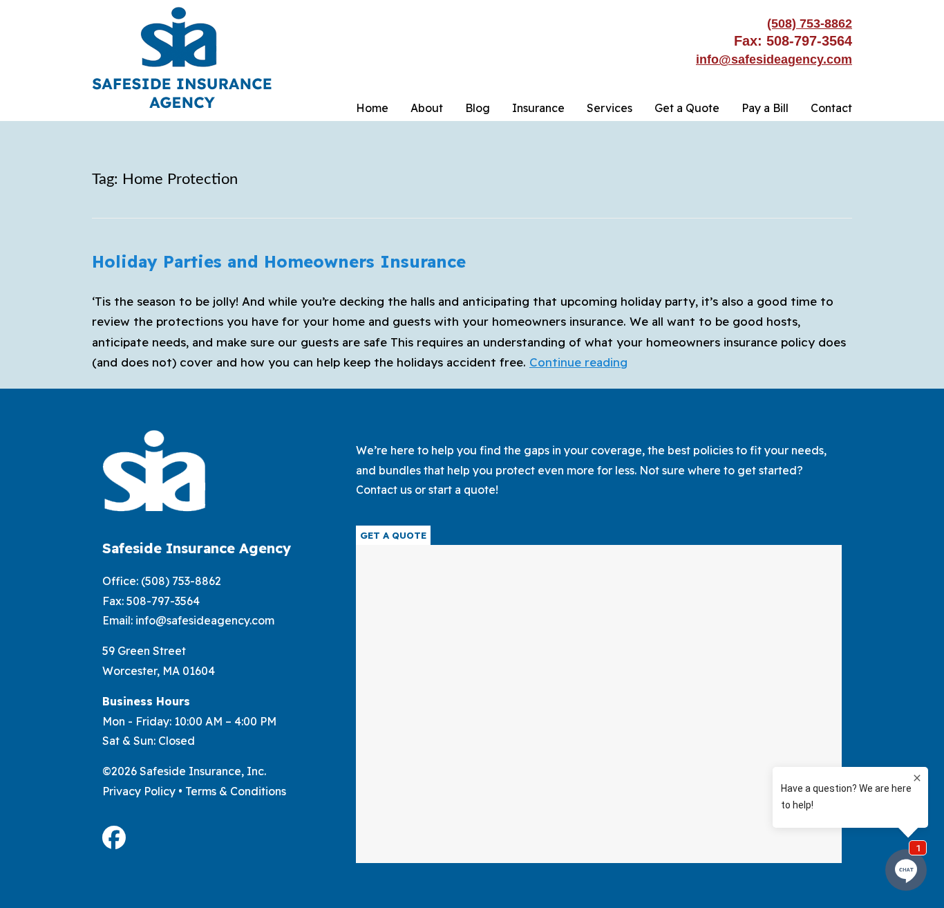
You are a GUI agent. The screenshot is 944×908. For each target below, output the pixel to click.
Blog (477, 108)
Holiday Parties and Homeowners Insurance (279, 261)
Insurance (538, 108)
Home (372, 108)
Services (609, 108)
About (426, 108)
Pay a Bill (765, 108)
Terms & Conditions (235, 791)
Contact (831, 108)
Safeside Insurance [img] (182, 58)
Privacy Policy (139, 791)
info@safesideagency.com (774, 59)
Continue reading (578, 362)
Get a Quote (686, 108)
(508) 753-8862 (809, 23)
